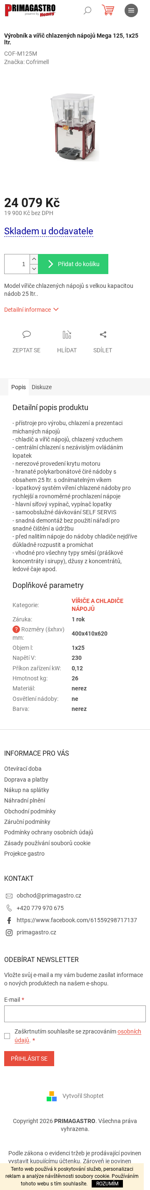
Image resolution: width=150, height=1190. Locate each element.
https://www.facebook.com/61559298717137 (77, 920)
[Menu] (131, 10)
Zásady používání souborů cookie (47, 843)
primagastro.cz (36, 932)
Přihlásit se (29, 1058)
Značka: (26, 62)
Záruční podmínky (27, 821)
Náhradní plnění (24, 800)
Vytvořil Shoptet (83, 1096)
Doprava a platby (26, 779)
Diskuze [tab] (42, 387)
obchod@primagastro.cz (49, 895)
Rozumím (107, 1184)
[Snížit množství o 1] (34, 269)
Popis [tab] (18, 387)
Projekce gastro (24, 853)
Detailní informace (27, 309)
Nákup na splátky (26, 790)
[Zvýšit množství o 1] (34, 259)
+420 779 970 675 (40, 908)
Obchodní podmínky (30, 811)
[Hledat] (87, 10)
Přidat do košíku (79, 264)
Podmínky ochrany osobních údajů (48, 832)
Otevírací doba (23, 768)
